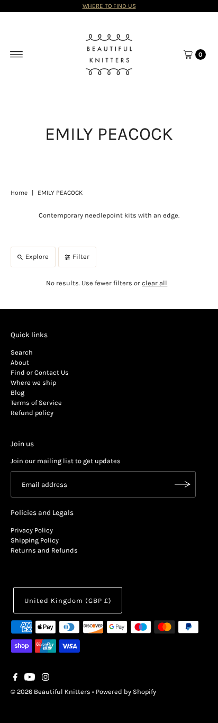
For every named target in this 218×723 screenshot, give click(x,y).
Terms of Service (36, 402)
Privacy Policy (32, 530)
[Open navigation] (16, 54)
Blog (17, 392)
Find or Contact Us (40, 372)
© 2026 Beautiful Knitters (50, 691)
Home (19, 192)
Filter (80, 256)
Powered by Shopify (126, 691)
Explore (37, 256)
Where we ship (33, 382)
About (20, 362)
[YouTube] (29, 678)
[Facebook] (15, 678)
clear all (154, 283)
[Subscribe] (182, 484)
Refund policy (32, 413)
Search (22, 352)
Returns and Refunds (44, 550)
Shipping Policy (35, 540)
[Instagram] (45, 678)
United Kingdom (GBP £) (67, 600)
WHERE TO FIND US (109, 6)
